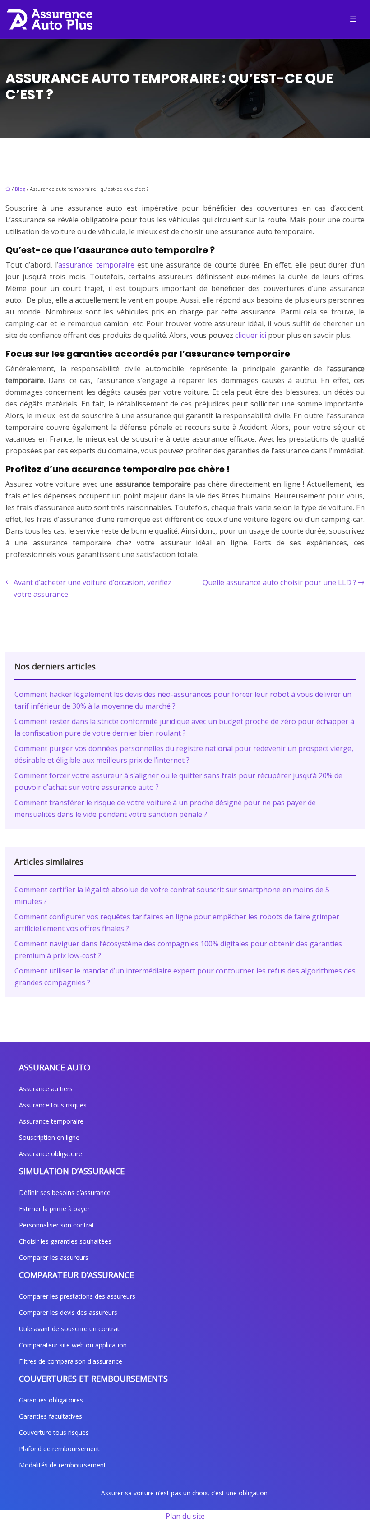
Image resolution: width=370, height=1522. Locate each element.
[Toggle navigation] (353, 19)
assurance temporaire (96, 265)
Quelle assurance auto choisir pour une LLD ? (279, 582)
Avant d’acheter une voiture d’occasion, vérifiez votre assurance (92, 588)
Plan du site (185, 1516)
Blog (20, 188)
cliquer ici (250, 335)
